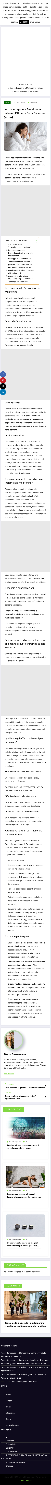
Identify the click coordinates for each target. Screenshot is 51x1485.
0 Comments (33, 103)
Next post (8, 1092)
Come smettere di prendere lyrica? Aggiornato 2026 (20, 1097)
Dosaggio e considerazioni (19, 259)
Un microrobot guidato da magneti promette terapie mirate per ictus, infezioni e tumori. (22, 1244)
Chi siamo (10, 1440)
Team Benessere (21, 103)
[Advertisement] (25, 56)
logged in (19, 1272)
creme (8, 1407)
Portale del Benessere (15, 1462)
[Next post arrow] (45, 1097)
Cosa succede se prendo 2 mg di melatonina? (25, 1087)
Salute (7, 103)
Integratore (10, 1413)
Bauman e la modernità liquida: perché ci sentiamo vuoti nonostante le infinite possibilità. (24, 1324)
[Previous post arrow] (45, 1086)
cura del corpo (12, 1425)
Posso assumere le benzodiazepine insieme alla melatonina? (20, 253)
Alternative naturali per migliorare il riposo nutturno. (20, 277)
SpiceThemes (25, 1480)
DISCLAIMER (11, 1451)
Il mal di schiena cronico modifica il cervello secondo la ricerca (23, 1147)
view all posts (9, 1073)
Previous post (9, 1084)
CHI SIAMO (10, 1444)
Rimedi (9, 1401)
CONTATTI (10, 1448)
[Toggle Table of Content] (33, 241)
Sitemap (9, 1466)
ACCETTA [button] (24, 22)
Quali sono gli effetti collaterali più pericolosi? (21, 271)
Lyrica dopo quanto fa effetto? (24, 1381)
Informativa (35, 22)
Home (8, 1394)
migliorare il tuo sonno (15, 854)
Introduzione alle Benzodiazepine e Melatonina (20, 245)
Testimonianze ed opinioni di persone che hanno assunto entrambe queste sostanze (20, 264)
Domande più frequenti (18, 282)
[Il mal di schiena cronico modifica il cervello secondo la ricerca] (25, 1128)
